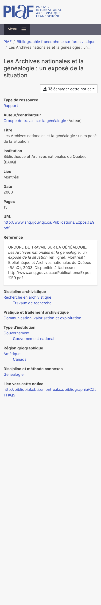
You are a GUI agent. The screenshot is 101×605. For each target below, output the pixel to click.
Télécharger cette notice (69, 89)
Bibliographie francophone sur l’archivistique (56, 41)
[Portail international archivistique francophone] (50, 12)
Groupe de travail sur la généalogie (35, 120)
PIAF (8, 41)
